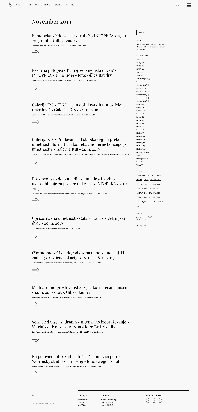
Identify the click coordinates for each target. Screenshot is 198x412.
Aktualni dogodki (142, 79)
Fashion (139, 180)
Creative (139, 104)
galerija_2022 (142, 193)
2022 (138, 63)
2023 (138, 66)
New (138, 206)
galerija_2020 (142, 188)
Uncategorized (141, 159)
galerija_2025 (154, 197)
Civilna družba (141, 85)
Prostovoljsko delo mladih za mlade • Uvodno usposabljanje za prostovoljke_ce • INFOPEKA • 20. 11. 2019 (81, 183)
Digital (158, 175)
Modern (161, 202)
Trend (138, 155)
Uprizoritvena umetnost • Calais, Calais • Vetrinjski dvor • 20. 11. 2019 (78, 220)
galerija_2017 (155, 180)
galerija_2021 (154, 188)
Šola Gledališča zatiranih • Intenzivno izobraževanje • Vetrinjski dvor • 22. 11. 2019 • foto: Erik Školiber (80, 324)
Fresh (146, 180)
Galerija (138, 111)
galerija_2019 (154, 184)
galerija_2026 (142, 202)
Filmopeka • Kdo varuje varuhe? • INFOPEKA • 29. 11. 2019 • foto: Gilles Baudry (79, 38)
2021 (138, 59)
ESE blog (139, 107)
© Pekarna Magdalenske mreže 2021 (43, 403)
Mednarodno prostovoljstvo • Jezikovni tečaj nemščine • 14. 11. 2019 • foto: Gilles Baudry (81, 290)
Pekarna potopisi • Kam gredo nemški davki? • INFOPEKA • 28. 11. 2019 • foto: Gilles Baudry (74, 72)
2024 (138, 69)
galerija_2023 (154, 193)
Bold (144, 175)
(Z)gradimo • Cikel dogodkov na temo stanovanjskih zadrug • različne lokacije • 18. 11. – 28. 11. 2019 (79, 255)
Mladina (139, 133)
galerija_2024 (142, 197)
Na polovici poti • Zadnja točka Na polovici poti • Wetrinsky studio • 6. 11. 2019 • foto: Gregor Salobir (77, 359)
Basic (139, 175)
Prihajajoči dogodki (142, 152)
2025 (138, 72)
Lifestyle (152, 202)
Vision (138, 165)
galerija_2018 (142, 184)
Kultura (138, 114)
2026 (138, 75)
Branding (139, 82)
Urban (138, 162)
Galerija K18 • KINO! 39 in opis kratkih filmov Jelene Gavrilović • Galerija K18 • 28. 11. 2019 (79, 107)
